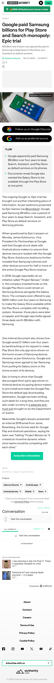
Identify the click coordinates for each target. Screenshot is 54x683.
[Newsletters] (41, 648)
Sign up (47, 508)
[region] (27, 548)
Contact (27, 609)
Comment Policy (21, 501)
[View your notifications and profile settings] (49, 529)
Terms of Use (27, 625)
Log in (39, 508)
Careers (27, 617)
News (5, 468)
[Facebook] (3, 648)
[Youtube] (22, 648)
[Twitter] (31, 648)
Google (15, 472)
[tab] (10, 529)
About (27, 602)
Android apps (33, 485)
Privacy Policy (27, 632)
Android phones (12, 491)
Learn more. (48, 14)
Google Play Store (26, 472)
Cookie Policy (27, 640)
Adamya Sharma (12, 58)
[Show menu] (3, 3)
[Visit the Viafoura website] (46, 586)
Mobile (5, 18)
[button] (27, 3)
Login (48, 3)
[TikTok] (50, 648)
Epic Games (7, 472)
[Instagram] (13, 648)
